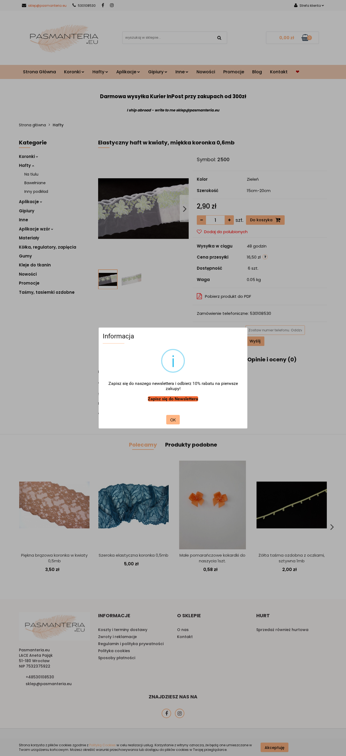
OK (173, 419)
